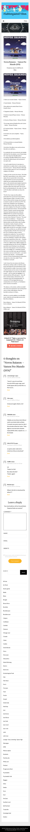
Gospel (5, 699)
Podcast (5, 765)
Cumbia (5, 644)
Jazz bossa (6, 713)
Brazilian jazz (6, 610)
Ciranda (5, 636)
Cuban (4, 640)
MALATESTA (11, 443)
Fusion (5, 695)
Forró (4, 684)
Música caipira (7, 750)
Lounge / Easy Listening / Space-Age (13, 739)
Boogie (5, 599)
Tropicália (5, 809)
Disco (4, 651)
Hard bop (5, 706)
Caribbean (6, 622)
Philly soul (6, 761)
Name (5, 533)
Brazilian (5, 607)
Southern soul (6, 802)
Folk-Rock (5, 680)
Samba (5, 787)
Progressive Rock (8, 769)
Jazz (4, 710)
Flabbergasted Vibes (15, 13)
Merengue (6, 743)
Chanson (5, 629)
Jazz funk (5, 721)
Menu (25, 21)
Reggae (5, 780)
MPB (4, 747)
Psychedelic (6, 772)
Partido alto (6, 758)
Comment (7, 511)
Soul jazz (5, 798)
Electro (5, 666)
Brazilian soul (6, 614)
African (5, 581)
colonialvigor (11, 375)
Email (5, 541)
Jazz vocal (5, 725)
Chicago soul (6, 633)
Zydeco (5, 817)
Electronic (6, 669)
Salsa (4, 783)
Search (5, 571)
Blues (4, 596)
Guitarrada (6, 702)
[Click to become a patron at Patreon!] (15, 348)
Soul (4, 795)
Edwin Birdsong (7, 662)
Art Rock (5, 585)
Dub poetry (6, 658)
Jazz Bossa (6, 717)
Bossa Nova (6, 603)
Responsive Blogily (11, 829)
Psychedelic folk (7, 776)
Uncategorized (7, 813)
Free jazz (5, 688)
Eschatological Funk (8, 673)
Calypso (5, 618)
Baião (4, 592)
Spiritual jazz (6, 806)
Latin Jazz (5, 736)
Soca (4, 791)
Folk (4, 677)
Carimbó (5, 625)
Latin (4, 732)
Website (6, 548)
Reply (8, 390)
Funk (4, 691)
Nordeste (5, 754)
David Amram (6, 647)
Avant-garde (6, 588)
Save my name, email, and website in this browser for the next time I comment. (15, 556)
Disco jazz (6, 655)
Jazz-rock (5, 728)
